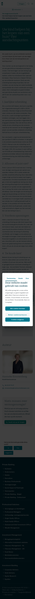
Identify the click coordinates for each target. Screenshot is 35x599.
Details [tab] (20, 278)
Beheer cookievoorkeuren (17, 315)
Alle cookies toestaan (17, 308)
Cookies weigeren (17, 319)
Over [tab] (27, 278)
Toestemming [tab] (11, 278)
